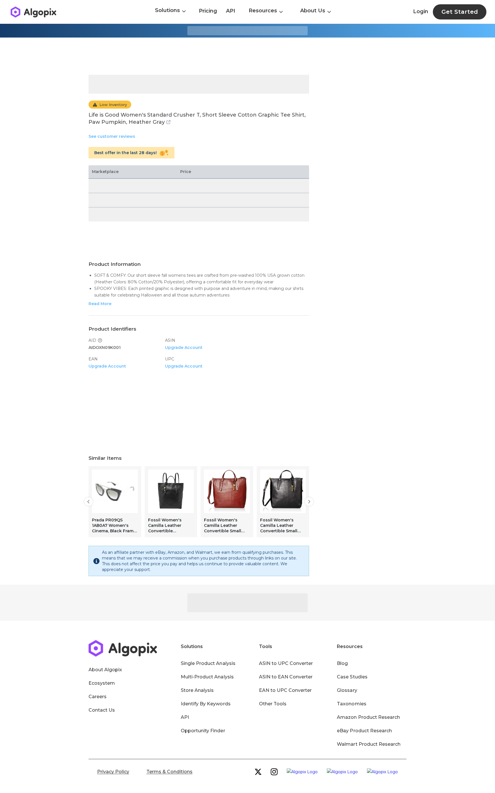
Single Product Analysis (208, 663)
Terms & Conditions (169, 771)
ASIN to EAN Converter (286, 677)
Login (420, 11)
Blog (342, 663)
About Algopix (105, 669)
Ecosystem (102, 683)
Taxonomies (351, 703)
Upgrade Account (184, 347)
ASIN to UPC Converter (286, 663)
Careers (98, 696)
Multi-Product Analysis (207, 677)
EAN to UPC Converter (285, 690)
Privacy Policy (113, 771)
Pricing (208, 11)
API (230, 11)
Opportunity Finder (203, 730)
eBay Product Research (364, 730)
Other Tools (272, 703)
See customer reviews (112, 136)
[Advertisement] (247, 56)
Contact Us (102, 710)
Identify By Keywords (206, 703)
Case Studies (352, 677)
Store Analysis (197, 690)
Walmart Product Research (368, 744)
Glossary (347, 690)
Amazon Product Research (368, 717)
